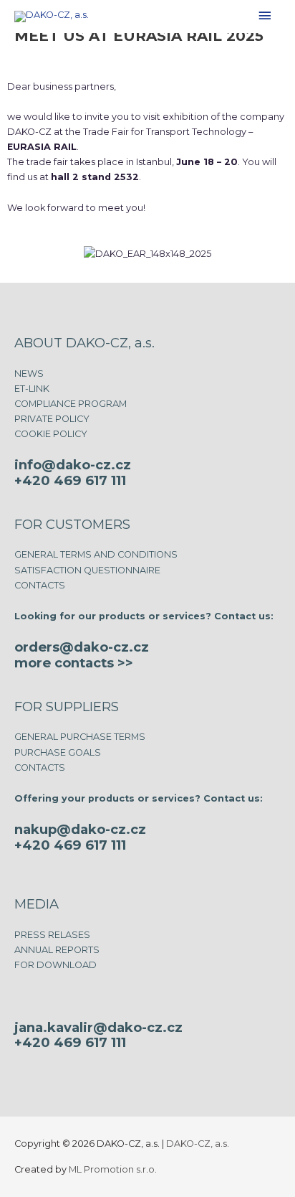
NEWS (29, 373)
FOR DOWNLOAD (55, 964)
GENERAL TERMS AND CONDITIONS (96, 554)
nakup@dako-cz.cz (80, 829)
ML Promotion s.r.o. (113, 1169)
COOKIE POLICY (50, 433)
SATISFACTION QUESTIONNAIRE (87, 570)
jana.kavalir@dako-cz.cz (98, 1027)
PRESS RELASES (52, 934)
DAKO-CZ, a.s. (197, 1143)
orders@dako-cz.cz (81, 647)
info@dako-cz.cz (72, 464)
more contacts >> (73, 662)
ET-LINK (31, 388)
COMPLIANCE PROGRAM (70, 403)
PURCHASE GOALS (57, 752)
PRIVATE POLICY (52, 418)
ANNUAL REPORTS (57, 949)
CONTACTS (39, 585)
